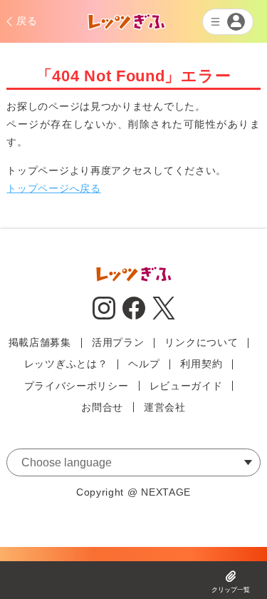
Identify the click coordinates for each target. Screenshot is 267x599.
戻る (26, 20)
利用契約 (201, 363)
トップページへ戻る (53, 188)
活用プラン (118, 342)
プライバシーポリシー (76, 385)
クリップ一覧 (230, 589)
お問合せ (102, 407)
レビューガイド (186, 385)
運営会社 (165, 407)
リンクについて (201, 342)
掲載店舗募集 (40, 342)
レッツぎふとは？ (66, 363)
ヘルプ (143, 363)
